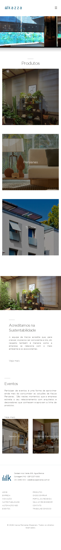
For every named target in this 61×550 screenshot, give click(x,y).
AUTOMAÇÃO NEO (10, 505)
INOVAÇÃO (7, 499)
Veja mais (14, 360)
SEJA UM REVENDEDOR (43, 502)
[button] (56, 457)
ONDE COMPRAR (40, 495)
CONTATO (37, 505)
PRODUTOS (37, 492)
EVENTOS (6, 509)
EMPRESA (6, 495)
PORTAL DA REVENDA (42, 499)
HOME (4, 492)
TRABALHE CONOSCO (42, 509)
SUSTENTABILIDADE (10, 502)
